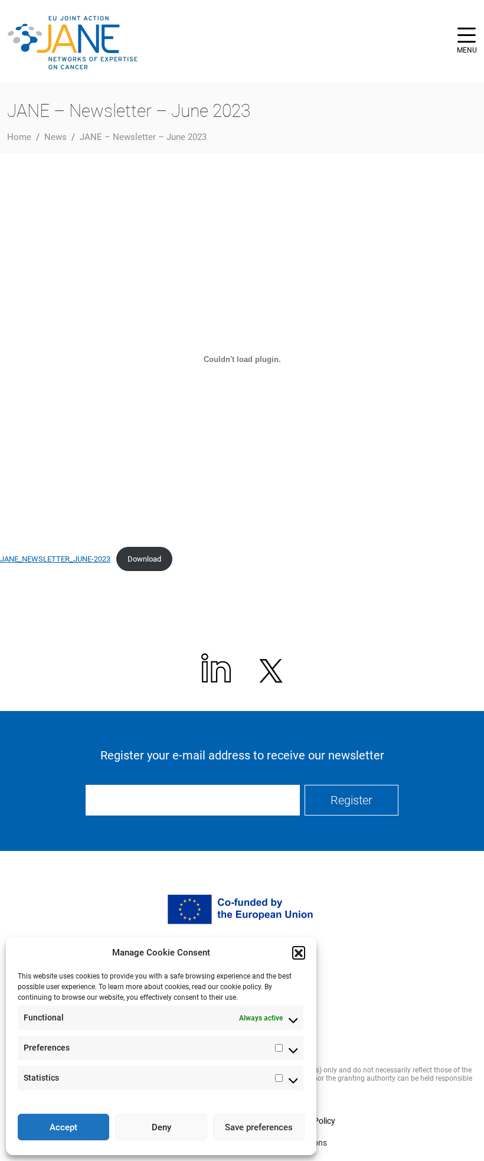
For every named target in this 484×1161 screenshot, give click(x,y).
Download (144, 559)
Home (19, 137)
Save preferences (259, 1127)
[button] (299, 952)
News (55, 137)
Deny (161, 1127)
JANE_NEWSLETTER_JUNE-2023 (55, 559)
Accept (63, 1127)
